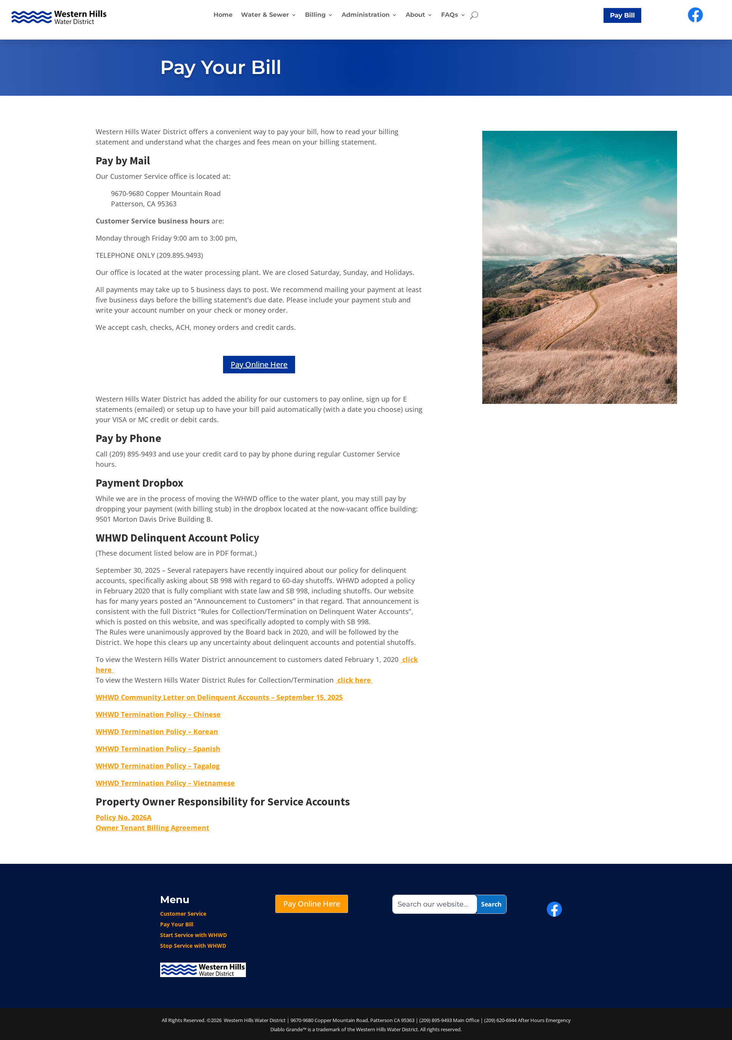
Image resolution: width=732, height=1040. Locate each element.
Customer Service (183, 913)
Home (223, 14)
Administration (366, 14)
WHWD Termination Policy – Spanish (158, 748)
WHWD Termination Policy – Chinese (158, 714)
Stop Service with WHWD (193, 945)
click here (354, 680)
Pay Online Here (259, 364)
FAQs (449, 14)
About (415, 14)
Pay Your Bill (176, 924)
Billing (315, 14)
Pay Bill (622, 15)
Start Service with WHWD (193, 935)
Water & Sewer (265, 14)
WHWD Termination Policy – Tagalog (158, 765)
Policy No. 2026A (123, 817)
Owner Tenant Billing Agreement (152, 827)
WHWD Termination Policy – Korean (157, 731)
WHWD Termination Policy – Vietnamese (165, 783)
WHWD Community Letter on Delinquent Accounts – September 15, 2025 (219, 697)
